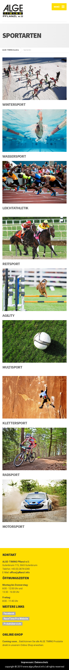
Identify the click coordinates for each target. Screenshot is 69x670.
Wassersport (14, 156)
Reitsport (11, 263)
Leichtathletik (15, 207)
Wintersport (14, 104)
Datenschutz (41, 662)
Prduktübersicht (12, 623)
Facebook (9, 613)
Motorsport (13, 526)
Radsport (10, 474)
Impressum (27, 662)
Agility (8, 315)
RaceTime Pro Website (16, 618)
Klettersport (14, 422)
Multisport (12, 367)
